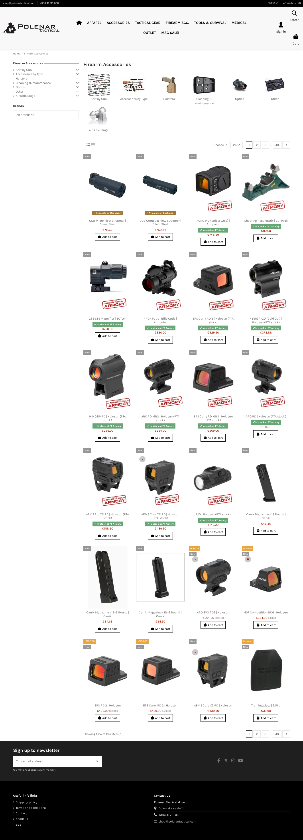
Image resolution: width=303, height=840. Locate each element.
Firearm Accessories (28, 63)
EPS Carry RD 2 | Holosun (160, 705)
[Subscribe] (97, 761)
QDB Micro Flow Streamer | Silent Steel (107, 222)
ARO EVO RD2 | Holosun (213, 612)
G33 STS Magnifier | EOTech (107, 318)
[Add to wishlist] (104, 215)
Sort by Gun (99, 99)
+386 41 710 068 (49, 3)
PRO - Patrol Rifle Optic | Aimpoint (160, 320)
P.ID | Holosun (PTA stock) (213, 514)
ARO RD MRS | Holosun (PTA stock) (160, 418)
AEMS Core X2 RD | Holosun (213, 705)
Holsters (169, 99)
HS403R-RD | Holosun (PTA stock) (107, 418)
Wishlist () (293, 3)
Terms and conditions (31, 808)
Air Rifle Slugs (98, 130)
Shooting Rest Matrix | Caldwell (266, 221)
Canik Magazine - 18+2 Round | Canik (160, 614)
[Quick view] (110, 215)
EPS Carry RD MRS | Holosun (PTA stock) (213, 418)
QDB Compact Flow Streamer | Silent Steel (160, 222)
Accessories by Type (134, 99)
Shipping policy (26, 802)
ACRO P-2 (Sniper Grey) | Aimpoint (213, 222)
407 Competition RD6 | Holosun (266, 612)
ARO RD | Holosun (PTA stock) (266, 416)
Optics (239, 99)
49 (277, 145)
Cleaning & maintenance (33, 83)
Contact (21, 813)
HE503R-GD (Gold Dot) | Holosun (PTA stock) (266, 320)
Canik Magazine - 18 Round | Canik (266, 516)
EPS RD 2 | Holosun (107, 705)
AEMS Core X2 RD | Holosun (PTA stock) (160, 516)
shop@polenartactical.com (19, 3)
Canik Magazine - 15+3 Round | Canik (107, 614)
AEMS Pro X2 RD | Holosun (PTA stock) (107, 516)
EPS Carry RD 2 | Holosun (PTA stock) (213, 320)
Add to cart (109, 237)
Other (275, 99)
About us (22, 819)
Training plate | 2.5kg (265, 705)
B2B (19, 824)
